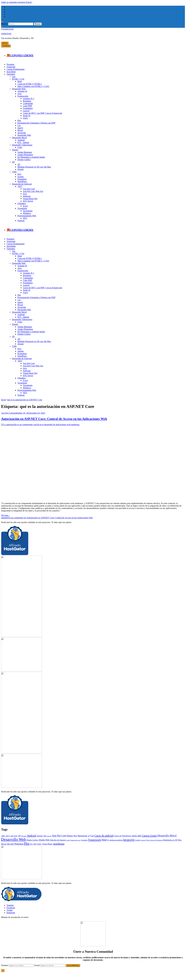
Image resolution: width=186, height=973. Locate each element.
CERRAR (6, 46)
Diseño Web (44, 840)
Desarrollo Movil (19, 137)
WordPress (22, 181)
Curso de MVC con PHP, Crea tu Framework (42, 113)
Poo (31, 844)
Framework (94, 839)
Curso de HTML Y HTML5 (29, 84)
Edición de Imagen (58, 840)
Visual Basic (47, 844)
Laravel (26, 111)
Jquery (20, 128)
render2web (6, 33)
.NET (19, 186)
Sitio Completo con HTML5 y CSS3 (33, 86)
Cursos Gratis (149, 835)
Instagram (11, 912)
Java (25, 194)
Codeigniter (28, 103)
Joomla (20, 176)
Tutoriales (11, 74)
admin (3, 518)
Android (21, 140)
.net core (14, 836)
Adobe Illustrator (24, 152)
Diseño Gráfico (24, 159)
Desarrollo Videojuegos (22, 145)
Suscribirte (11, 72)
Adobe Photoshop (25, 155)
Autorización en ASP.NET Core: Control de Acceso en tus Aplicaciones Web (54, 419)
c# (89, 836)
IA (108, 840)
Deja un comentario (49, 518)
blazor (70, 835)
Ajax (19, 93)
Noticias (21, 220)
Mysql (20, 130)
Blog (75, 836)
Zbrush (20, 169)
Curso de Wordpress (122, 836)
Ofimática (21, 203)
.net (3, 835)
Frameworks (22, 96)
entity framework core (74, 840)
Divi (19, 174)
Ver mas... (5, 515)
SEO (25, 218)
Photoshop (18, 844)
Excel (25, 206)
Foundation (28, 108)
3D (13, 162)
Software (27, 196)
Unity (19, 147)
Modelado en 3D (170, 840)
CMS (14, 172)
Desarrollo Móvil (167, 835)
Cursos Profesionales (16, 69)
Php (19, 120)
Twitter (10, 910)
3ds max (23, 836)
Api (13, 76)
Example (84, 840)
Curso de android (103, 835)
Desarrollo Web (18, 89)
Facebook (11, 908)
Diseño (15, 150)
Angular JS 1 (28, 98)
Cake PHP (27, 106)
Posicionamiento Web (26, 216)
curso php (136, 835)
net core (10, 844)
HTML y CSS (18, 79)
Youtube (10, 905)
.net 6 (7, 836)
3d (19, 835)
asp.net (49, 836)
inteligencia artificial (116, 840)
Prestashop (22, 179)
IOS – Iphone (23, 142)
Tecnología (22, 208)
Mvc (180, 840)
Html (19, 81)
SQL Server (28, 201)
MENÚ (4, 43)
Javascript (21, 133)
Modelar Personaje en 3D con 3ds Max (34, 167)
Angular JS (22, 91)
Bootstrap (27, 101)
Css (19, 125)
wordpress (58, 843)
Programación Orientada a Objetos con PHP (36, 123)
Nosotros (10, 64)
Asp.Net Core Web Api (33, 191)
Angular (40, 836)
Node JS (26, 115)
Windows (27, 213)
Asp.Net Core (29, 189)
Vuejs (25, 118)
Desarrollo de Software (22, 184)
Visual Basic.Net (30, 198)
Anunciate (11, 67)
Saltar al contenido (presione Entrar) (16, 2)
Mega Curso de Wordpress (154, 840)
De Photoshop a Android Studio (31, 157)
